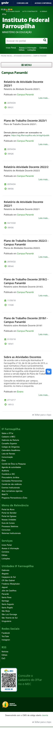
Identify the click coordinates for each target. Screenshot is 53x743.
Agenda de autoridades (11, 467)
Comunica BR (22, 3)
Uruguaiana (6, 621)
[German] (6, 9)
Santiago (5, 600)
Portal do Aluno (8, 509)
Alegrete (5, 573)
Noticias (5, 651)
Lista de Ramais (8, 453)
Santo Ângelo (7, 607)
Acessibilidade (13, 11)
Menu (28, 65)
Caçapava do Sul (9, 577)
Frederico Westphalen (11, 583)
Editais (21, 50)
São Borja (6, 611)
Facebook (6, 633)
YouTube (5, 636)
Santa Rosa (6, 597)
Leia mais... (44, 97)
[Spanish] (11, 9)
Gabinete (5, 570)
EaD (3, 658)
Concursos (6, 529)
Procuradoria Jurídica (10, 477)
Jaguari (5, 587)
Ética (4, 460)
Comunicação (7, 457)
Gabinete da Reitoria (10, 440)
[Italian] (9, 9)
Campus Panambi (25, 94)
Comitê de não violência (12, 484)
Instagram (6, 639)
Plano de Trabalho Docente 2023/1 (25, 120)
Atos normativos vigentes (12, 491)
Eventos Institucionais (11, 487)
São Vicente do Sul (10, 617)
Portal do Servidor (9, 512)
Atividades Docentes (22, 56)
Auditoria (5, 470)
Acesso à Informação (27, 48)
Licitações (32, 50)
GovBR (5, 3)
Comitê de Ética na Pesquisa (14, 463)
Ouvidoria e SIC (8, 474)
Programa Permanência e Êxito (14, 497)
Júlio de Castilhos (9, 590)
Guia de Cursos (8, 523)
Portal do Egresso (9, 516)
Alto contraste (30, 11)
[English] (4, 9)
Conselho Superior (9, 443)
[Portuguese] (2, 9)
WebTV (5, 494)
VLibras (43, 11)
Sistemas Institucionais (11, 533)
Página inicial (6, 56)
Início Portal (11, 48)
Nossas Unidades (9, 519)
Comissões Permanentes (12, 480)
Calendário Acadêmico (11, 450)
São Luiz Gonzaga (9, 614)
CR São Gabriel (8, 580)
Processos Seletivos (10, 526)
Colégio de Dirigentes (11, 447)
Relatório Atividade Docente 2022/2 (26, 167)
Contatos (43, 48)
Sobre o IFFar (7, 433)
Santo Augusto (8, 604)
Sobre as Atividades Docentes (22, 357)
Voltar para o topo (42, 414)
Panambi (5, 594)
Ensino (20, 391)
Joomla (45, 715)
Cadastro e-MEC (8, 436)
